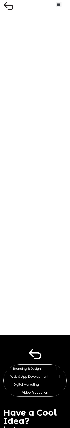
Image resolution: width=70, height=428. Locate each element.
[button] (59, 4)
